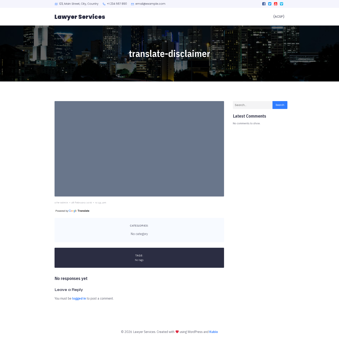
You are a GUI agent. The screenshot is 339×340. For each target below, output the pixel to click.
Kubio (213, 332)
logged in (79, 298)
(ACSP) (278, 16)
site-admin (61, 202)
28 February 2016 (81, 202)
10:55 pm (100, 202)
